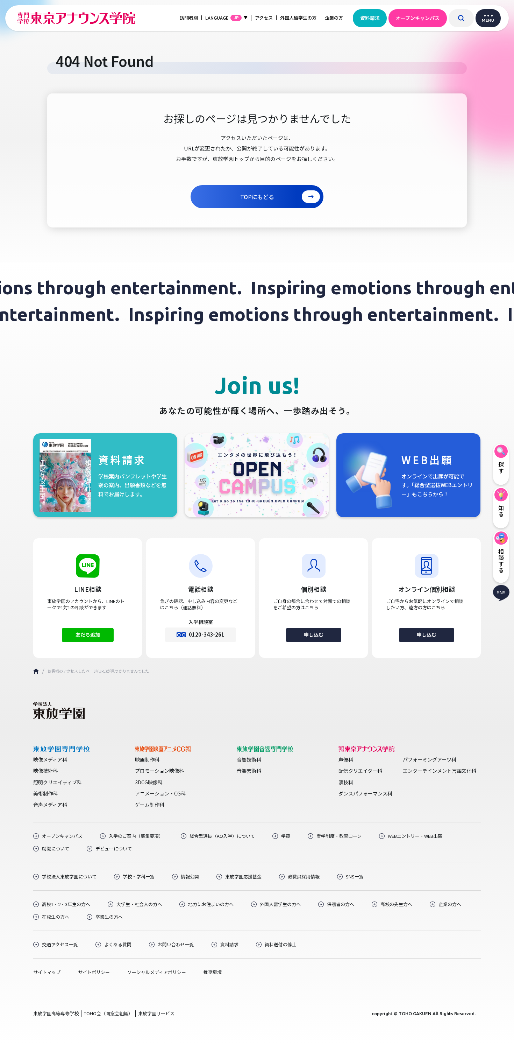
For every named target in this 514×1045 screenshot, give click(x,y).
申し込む (313, 634)
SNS (501, 592)
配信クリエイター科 (360, 770)
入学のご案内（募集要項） (136, 836)
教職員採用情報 (304, 877)
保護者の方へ (340, 904)
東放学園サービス (156, 1013)
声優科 (345, 759)
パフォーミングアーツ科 (429, 759)
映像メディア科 (50, 759)
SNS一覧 (355, 877)
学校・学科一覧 (139, 877)
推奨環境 (213, 972)
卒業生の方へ (109, 917)
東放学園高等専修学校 (56, 1013)
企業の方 (334, 17)
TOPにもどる (257, 196)
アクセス (264, 17)
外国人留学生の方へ (280, 904)
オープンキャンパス (418, 17)
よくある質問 (117, 944)
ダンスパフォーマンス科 (365, 793)
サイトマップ (46, 972)
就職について (55, 849)
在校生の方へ (55, 917)
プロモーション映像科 (159, 770)
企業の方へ (449, 904)
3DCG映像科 (149, 782)
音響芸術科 (249, 770)
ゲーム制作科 (149, 804)
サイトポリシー (94, 972)
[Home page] (36, 671)
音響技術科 (249, 759)
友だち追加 (88, 634)
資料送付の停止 (281, 944)
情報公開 (190, 877)
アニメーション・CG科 (160, 793)
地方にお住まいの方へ (211, 904)
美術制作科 (45, 793)
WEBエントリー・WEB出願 (415, 836)
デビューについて (113, 849)
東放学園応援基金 (243, 877)
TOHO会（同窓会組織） (108, 1013)
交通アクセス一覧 (60, 944)
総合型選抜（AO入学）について (222, 836)
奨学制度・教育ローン (339, 836)
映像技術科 (45, 770)
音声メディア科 (50, 804)
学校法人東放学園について (69, 877)
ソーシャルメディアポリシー (156, 972)
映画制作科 (147, 759)
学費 (285, 836)
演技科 (345, 782)
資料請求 (370, 17)
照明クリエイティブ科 (57, 782)
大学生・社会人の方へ (139, 904)
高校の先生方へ (396, 904)
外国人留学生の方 (298, 17)
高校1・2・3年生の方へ (66, 904)
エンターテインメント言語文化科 (439, 770)
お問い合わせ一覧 (176, 944)
